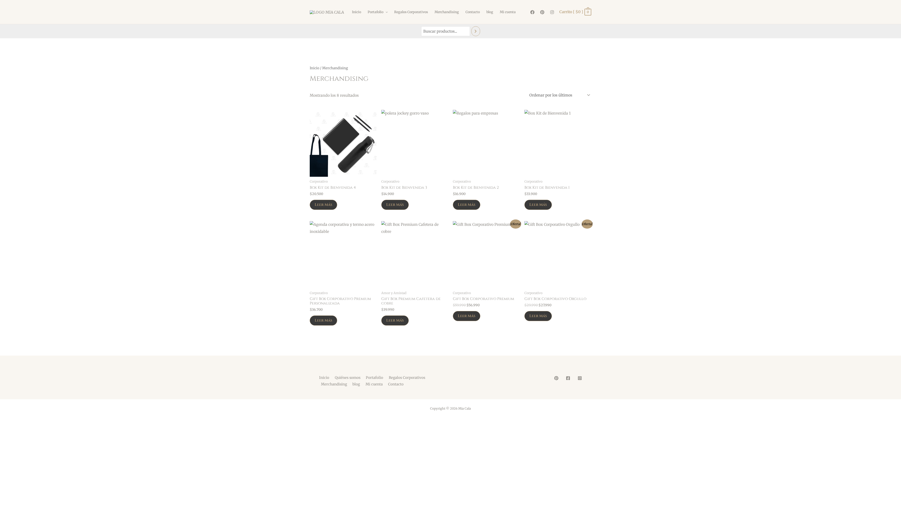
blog (489, 12)
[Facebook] (532, 12)
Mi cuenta (508, 12)
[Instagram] (552, 12)
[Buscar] (475, 31)
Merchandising (447, 12)
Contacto (473, 12)
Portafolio (375, 12)
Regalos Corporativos (411, 12)
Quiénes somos (347, 377)
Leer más (323, 204)
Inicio (356, 12)
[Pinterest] (542, 12)
